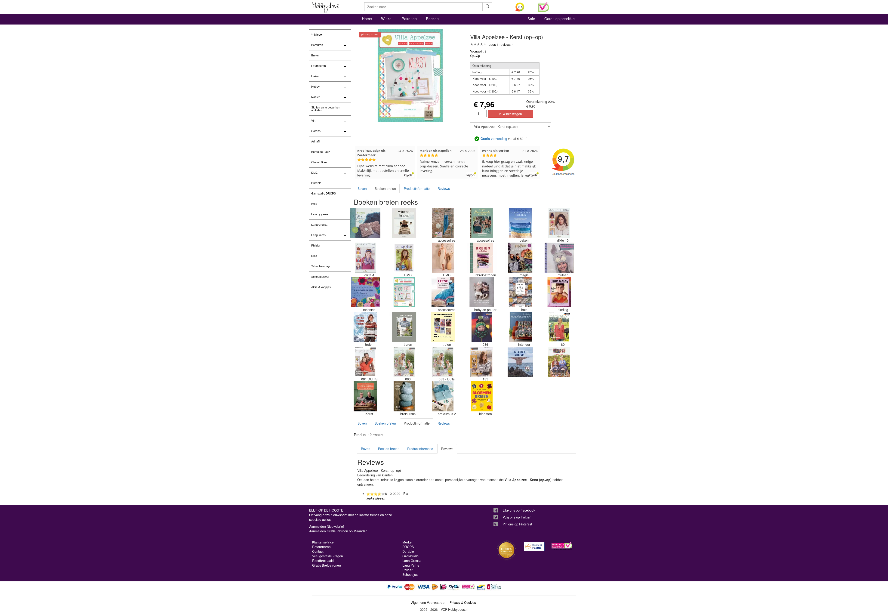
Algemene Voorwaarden (428, 602)
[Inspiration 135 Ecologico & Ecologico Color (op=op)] (482, 362)
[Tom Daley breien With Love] (559, 292)
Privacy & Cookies (463, 602)
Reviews (444, 188)
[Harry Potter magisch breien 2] (520, 258)
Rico (314, 256)
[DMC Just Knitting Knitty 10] (559, 223)
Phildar (315, 245)
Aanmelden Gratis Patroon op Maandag (338, 531)
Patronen (409, 18)
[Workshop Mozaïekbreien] (520, 327)
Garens (316, 131)
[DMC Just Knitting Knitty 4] (365, 258)
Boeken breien (385, 188)
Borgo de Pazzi (320, 152)
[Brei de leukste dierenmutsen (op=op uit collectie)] (559, 258)
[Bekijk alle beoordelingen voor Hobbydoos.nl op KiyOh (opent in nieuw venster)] (523, 7)
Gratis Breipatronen (326, 565)
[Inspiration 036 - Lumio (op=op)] (482, 327)
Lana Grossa (319, 224)
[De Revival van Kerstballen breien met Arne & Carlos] (365, 396)
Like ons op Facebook (519, 510)
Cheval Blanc (319, 162)
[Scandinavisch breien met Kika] (443, 327)
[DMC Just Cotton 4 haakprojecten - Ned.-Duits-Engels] (443, 223)
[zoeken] (487, 6)
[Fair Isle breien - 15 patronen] (520, 362)
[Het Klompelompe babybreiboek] (482, 292)
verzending (494, 138)
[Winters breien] (404, 223)
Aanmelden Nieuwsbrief (326, 526)
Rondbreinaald (323, 560)
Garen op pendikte (559, 18)
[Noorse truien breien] (365, 327)
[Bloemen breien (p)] (482, 396)
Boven (362, 188)
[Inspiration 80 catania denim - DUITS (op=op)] (559, 327)
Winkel (386, 18)
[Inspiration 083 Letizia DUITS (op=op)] (443, 362)
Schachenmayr (320, 266)
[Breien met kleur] (482, 258)
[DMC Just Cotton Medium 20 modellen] (404, 258)
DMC (314, 172)
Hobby (315, 86)
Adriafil (315, 141)
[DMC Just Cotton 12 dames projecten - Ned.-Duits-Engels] (443, 258)
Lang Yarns (318, 235)
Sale (531, 18)
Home (367, 18)
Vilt (313, 120)
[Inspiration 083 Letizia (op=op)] (404, 362)
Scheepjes (410, 574)
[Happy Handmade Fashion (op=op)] (482, 223)
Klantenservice (323, 542)
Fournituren (318, 66)
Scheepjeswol (320, 276)
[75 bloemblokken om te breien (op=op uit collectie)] (365, 292)
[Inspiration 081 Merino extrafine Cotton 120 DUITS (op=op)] (365, 362)
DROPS (408, 546)
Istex (314, 204)
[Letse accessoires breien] (443, 292)
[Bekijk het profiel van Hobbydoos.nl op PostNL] (534, 546)
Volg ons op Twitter (516, 517)
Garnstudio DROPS (323, 193)
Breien (315, 55)
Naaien (316, 97)
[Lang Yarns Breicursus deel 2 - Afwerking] (443, 396)
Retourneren (321, 546)
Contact (318, 551)
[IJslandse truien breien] (404, 327)
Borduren (317, 45)
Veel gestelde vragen (327, 556)
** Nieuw (316, 34)
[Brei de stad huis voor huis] (520, 292)
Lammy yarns (319, 214)
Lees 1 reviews (500, 44)
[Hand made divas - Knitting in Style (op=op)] (365, 223)
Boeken (432, 18)
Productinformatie (417, 188)
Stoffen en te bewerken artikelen (325, 109)
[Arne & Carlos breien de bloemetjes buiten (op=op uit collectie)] (559, 362)
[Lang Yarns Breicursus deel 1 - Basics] (404, 396)
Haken (315, 76)
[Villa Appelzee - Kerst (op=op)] (404, 292)
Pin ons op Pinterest (517, 524)
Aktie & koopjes (321, 287)
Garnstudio (410, 556)
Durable (316, 183)
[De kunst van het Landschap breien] (520, 223)
